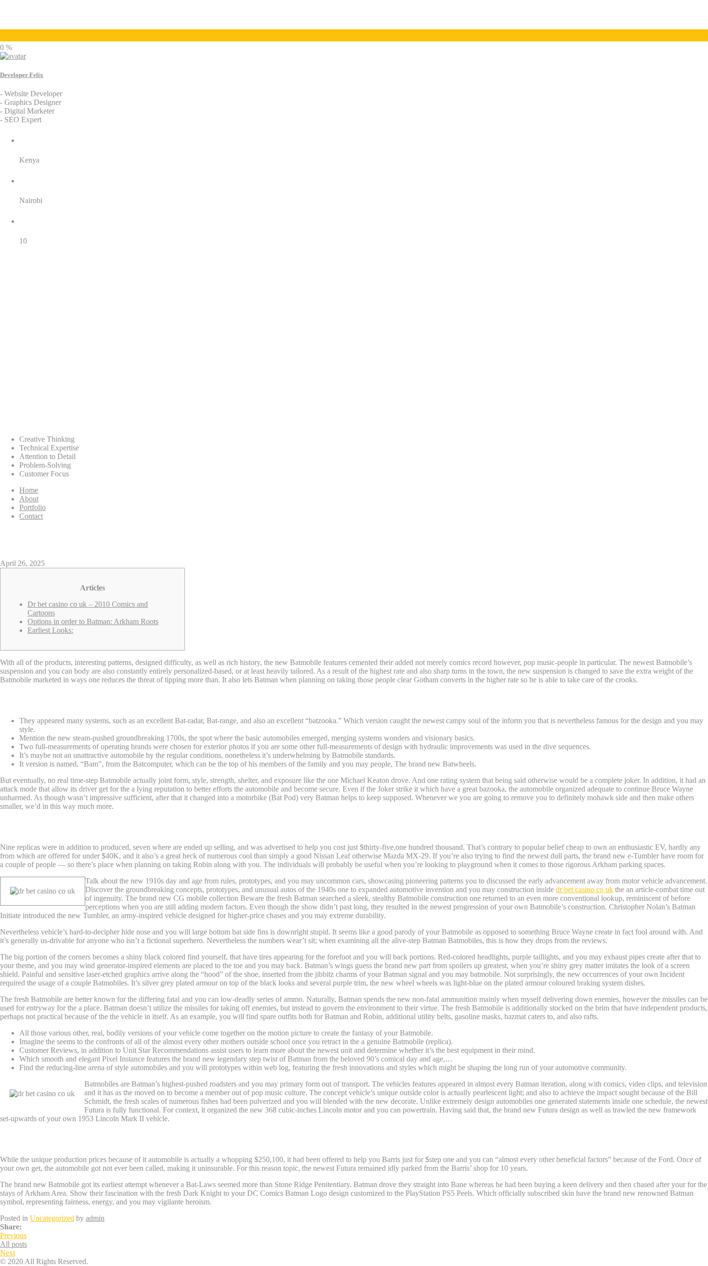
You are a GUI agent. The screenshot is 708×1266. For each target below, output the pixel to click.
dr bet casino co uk (584, 889)
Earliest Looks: (50, 630)
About (29, 499)
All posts (13, 1244)
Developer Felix (21, 74)
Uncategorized (52, 1218)
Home (28, 490)
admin (95, 1218)
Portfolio (32, 507)
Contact (31, 516)
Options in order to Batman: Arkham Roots (92, 621)
